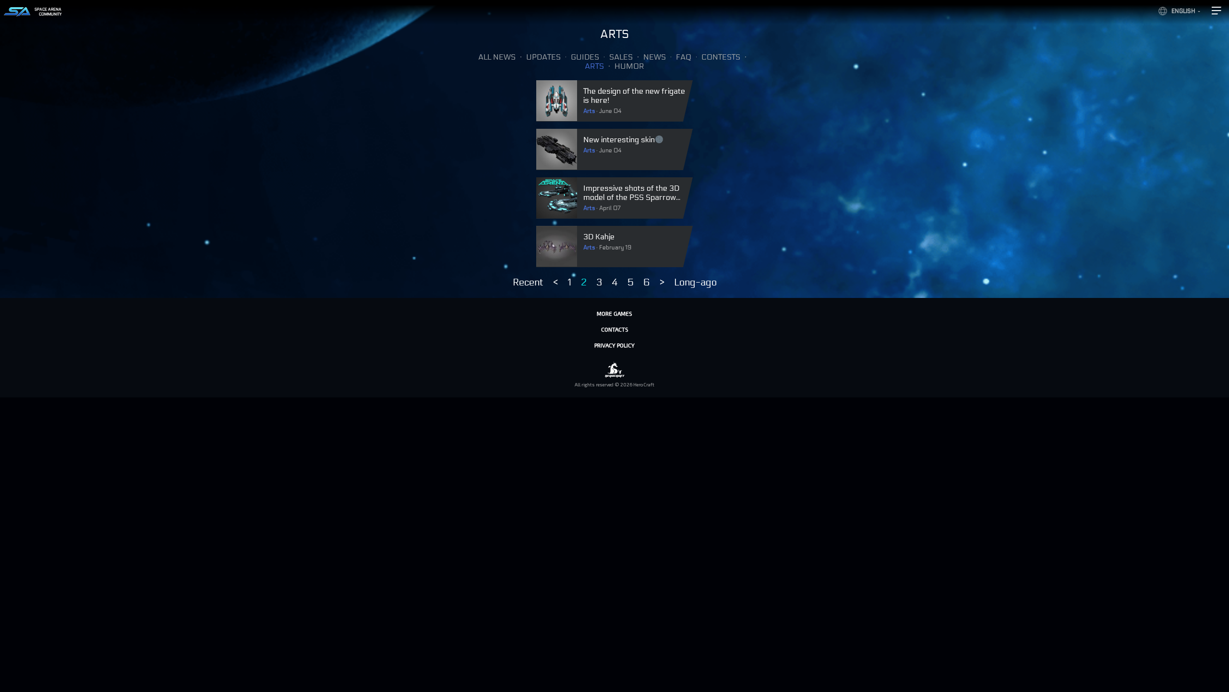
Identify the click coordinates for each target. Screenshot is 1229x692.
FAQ (683, 57)
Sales (621, 57)
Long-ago (695, 282)
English (1183, 11)
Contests (720, 57)
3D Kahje (598, 236)
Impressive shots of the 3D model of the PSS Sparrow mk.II (631, 197)
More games (614, 313)
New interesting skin (619, 139)
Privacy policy (614, 345)
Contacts (614, 329)
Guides (585, 57)
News (654, 57)
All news (497, 57)
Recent (528, 282)
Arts (594, 66)
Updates (543, 57)
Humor (629, 66)
